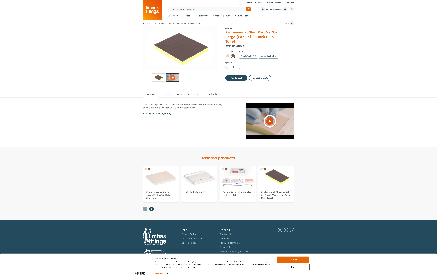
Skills (179, 94)
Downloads (211, 94)
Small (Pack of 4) (248, 56)
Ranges (186, 16)
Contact (258, 3)
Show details (160, 273)
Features (165, 94)
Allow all (293, 259)
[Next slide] (151, 209)
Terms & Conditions (192, 238)
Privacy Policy (188, 234)
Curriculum (193, 94)
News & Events (228, 247)
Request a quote (260, 78)
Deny (293, 267)
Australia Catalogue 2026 (234, 251)
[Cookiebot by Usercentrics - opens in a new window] (139, 273)
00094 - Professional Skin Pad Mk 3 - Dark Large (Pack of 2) (176, 23)
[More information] (243, 46)
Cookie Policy (188, 242)
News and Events (273, 3)
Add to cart (236, 78)
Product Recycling (230, 242)
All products (202, 16)
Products (146, 23)
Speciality (173, 16)
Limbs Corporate (221, 16)
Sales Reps (289, 3)
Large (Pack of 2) (268, 56)
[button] (158, 77)
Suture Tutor (241, 16)
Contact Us (226, 234)
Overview (150, 94)
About (249, 3)
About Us (225, 238)
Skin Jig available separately (157, 113)
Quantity (229, 63)
